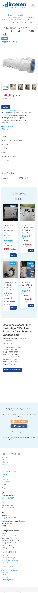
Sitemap (25, 592)
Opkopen (4, 562)
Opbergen (4, 462)
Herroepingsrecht (7, 580)
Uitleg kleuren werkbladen (10, 560)
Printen (5, 129)
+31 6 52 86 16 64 (7, 508)
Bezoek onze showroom (12, 370)
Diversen (4, 467)
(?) (17, 42)
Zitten (3, 460)
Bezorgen (4, 577)
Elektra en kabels (28, 17)
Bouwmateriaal (16, 17)
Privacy (19, 592)
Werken (4, 457)
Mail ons (5, 107)
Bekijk (13, 255)
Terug (3, 19)
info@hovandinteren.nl (8, 518)
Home (10, 15)
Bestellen (4, 572)
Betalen (4, 575)
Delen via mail (8, 127)
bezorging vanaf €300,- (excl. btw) (17, 113)
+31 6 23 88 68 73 (7, 498)
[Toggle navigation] (33, 5)
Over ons (4, 555)
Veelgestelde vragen (8, 558)
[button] (4, 65)
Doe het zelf (19, 15)
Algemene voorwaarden (9, 570)
